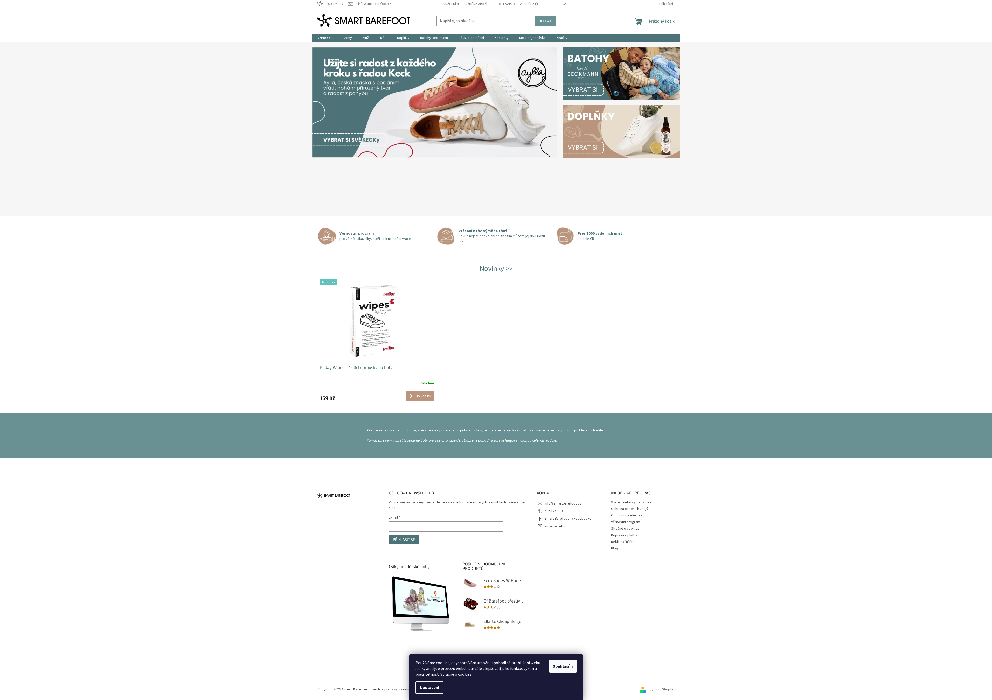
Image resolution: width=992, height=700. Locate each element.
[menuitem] (325, 38)
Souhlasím (563, 666)
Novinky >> (496, 268)
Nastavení (429, 687)
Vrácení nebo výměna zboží (465, 4)
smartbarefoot (556, 526)
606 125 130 (554, 511)
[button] (330, 129)
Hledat (545, 21)
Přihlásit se (404, 539)
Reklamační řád (623, 541)
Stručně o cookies (455, 674)
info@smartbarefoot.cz (563, 503)
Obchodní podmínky (626, 515)
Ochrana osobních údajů (517, 4)
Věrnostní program (625, 522)
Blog (614, 548)
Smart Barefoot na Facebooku (568, 518)
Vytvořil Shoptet (662, 689)
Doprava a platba (624, 535)
